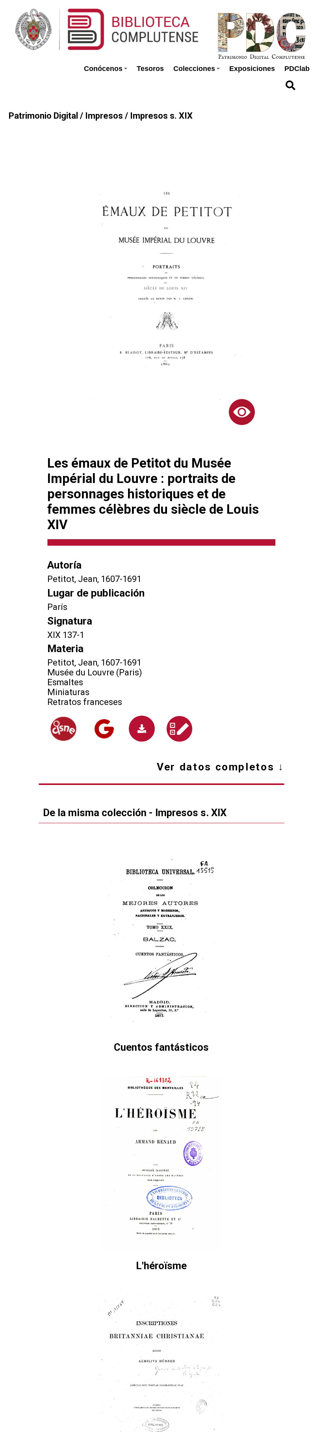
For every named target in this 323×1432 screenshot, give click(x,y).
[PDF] (142, 729)
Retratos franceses (84, 702)
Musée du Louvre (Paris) (94, 672)
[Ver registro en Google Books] (104, 729)
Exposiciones (252, 69)
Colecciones (194, 69)
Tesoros (150, 69)
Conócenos (103, 69)
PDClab (297, 69)
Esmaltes (65, 682)
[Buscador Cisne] (63, 729)
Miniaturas (68, 692)
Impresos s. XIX (161, 116)
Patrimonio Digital (43, 116)
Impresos (104, 116)
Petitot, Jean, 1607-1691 (94, 579)
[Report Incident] (179, 729)
